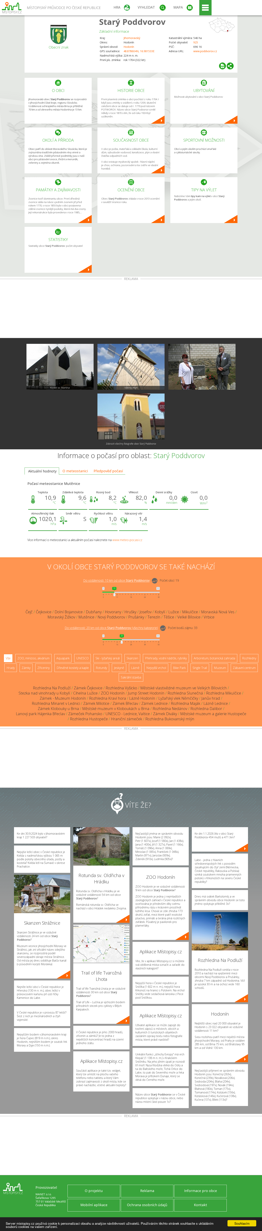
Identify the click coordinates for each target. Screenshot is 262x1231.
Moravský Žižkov (61, 617)
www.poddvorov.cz (205, 51)
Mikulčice (190, 611)
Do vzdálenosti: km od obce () (111, 628)
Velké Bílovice (188, 617)
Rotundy (101, 668)
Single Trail (200, 668)
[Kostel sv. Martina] (60, 367)
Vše (8, 658)
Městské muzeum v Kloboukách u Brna (115, 708)
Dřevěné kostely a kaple (73, 668)
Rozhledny (249, 658)
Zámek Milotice (96, 703)
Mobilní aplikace (93, 1205)
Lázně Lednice (216, 703)
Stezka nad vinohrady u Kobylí (44, 693)
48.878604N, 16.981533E (139, 51)
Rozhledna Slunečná (185, 693)
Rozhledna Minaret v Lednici (56, 703)
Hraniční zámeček (126, 718)
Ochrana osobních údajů (147, 1205)
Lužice (173, 611)
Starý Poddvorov (132, 21)
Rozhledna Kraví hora (107, 698)
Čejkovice (43, 611)
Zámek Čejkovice (88, 688)
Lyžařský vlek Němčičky (178, 698)
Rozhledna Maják (185, 703)
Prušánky (136, 617)
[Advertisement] (131, 309)
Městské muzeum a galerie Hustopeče (213, 713)
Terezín (153, 617)
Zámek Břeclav (125, 703)
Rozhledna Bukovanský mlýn (169, 718)
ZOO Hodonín (113, 693)
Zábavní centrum (244, 668)
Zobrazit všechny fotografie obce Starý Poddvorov (131, 443)
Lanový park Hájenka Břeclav (40, 713)
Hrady (11, 668)
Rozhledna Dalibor (206, 708)
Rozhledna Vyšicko (121, 688)
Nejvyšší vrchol (156, 668)
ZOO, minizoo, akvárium (33, 658)
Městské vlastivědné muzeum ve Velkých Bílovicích (183, 688)
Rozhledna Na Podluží (52, 688)
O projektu (94, 1190)
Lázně (135, 668)
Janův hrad (210, 698)
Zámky (26, 668)
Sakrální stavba (131, 677)
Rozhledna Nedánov (170, 708)
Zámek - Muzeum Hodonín (63, 698)
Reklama (147, 1190)
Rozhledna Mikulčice (223, 693)
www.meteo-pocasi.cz (127, 540)
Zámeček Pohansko (85, 713)
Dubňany (94, 611)
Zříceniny (43, 668)
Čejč (29, 611)
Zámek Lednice (154, 703)
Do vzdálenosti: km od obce (116, 581)
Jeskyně (119, 668)
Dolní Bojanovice (69, 611)
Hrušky (130, 611)
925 (195, 42)
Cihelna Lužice (85, 693)
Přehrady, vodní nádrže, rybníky (166, 658)
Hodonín (129, 47)
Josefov (146, 611)
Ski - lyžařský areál (108, 658)
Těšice (169, 617)
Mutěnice (86, 617)
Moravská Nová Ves (217, 611)
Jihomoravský (132, 38)
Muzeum (220, 668)
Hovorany (113, 611)
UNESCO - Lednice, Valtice (127, 713)
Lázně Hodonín (142, 698)
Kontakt (200, 1205)
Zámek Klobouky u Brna (58, 708)
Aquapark (62, 658)
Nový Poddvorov (111, 617)
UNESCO (82, 658)
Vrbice (209, 617)
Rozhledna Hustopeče (89, 718)
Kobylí (160, 611)
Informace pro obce (200, 1190)
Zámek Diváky (165, 713)
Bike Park (179, 668)
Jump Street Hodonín (146, 693)
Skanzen (132, 658)
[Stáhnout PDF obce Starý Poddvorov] (222, 65)
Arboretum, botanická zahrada (214, 658)
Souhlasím (242, 1223)
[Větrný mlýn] (131, 367)
